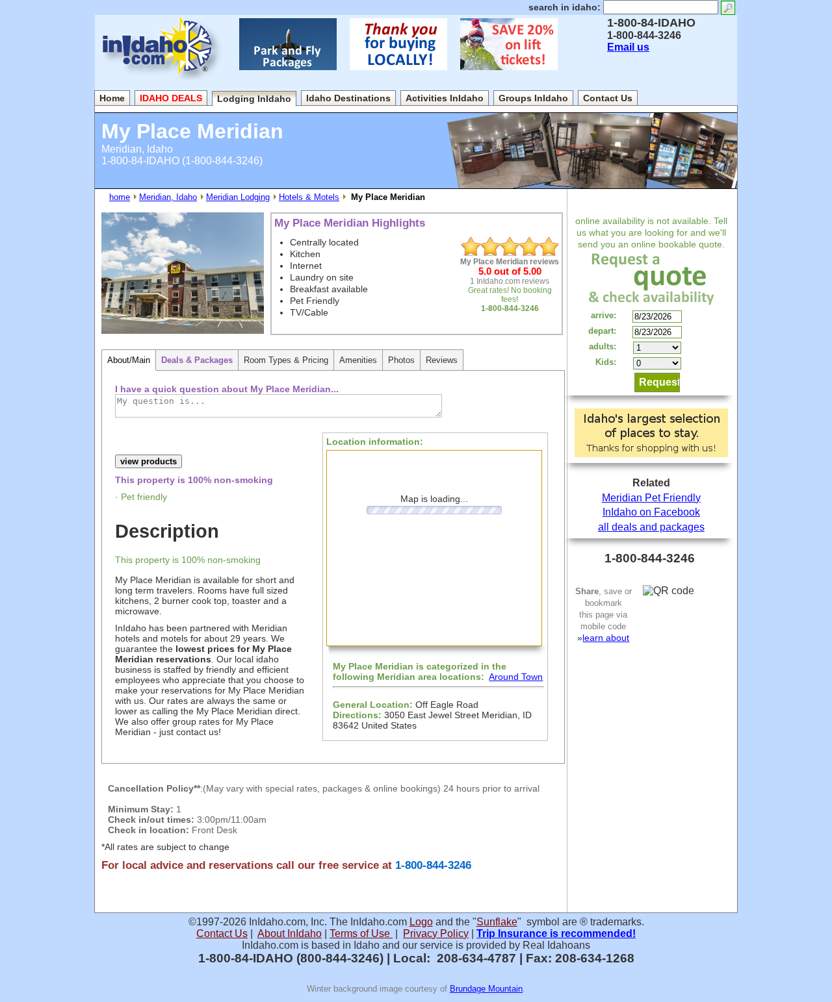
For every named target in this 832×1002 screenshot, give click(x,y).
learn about (605, 638)
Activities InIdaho (445, 98)
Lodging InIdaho (254, 99)
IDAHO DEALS (171, 98)
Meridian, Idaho (168, 197)
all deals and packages (651, 526)
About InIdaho (289, 933)
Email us (628, 47)
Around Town (516, 676)
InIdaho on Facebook (651, 512)
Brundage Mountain (486, 989)
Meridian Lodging (238, 197)
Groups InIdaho (533, 98)
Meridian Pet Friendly (651, 497)
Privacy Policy (436, 933)
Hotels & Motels (309, 197)
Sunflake (496, 921)
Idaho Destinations (348, 98)
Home (112, 98)
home (119, 197)
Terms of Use (361, 933)
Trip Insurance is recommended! (556, 933)
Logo (421, 921)
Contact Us (607, 98)
